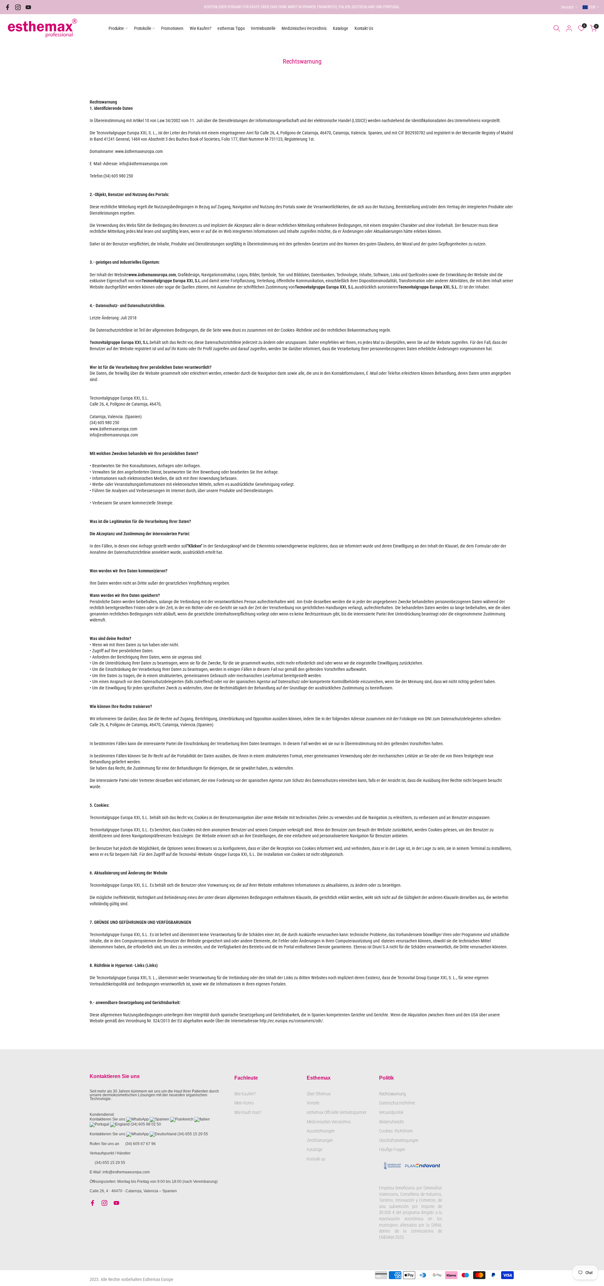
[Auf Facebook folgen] (7, 7)
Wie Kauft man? (247, 1112)
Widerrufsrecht (391, 1121)
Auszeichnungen (321, 1130)
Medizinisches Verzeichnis (304, 28)
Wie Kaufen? (200, 28)
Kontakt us (316, 1158)
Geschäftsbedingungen (398, 1140)
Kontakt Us (364, 28)
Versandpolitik (391, 1112)
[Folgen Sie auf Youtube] (28, 7)
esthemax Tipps (230, 28)
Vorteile (313, 1102)
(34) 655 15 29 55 (192, 1134)
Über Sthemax (319, 1093)
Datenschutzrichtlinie (397, 1102)
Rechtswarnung (392, 1093)
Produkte (116, 28)
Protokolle (142, 28)
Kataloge (340, 28)
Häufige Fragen (392, 1149)
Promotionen (172, 28)
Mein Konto (244, 1102)
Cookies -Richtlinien (396, 1130)
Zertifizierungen (320, 1140)
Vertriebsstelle (263, 28)
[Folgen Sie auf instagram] (18, 7)
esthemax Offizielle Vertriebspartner (336, 1112)
